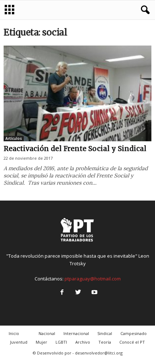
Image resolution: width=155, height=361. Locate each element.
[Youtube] (93, 292)
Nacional (47, 333)
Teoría (104, 342)
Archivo (82, 342)
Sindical (104, 333)
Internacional (76, 333)
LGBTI (61, 342)
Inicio (14, 333)
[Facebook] (62, 292)
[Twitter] (78, 292)
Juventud (18, 342)
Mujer (41, 342)
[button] (144, 10)
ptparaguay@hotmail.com (93, 278)
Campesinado (133, 333)
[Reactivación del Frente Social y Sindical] (77, 93)
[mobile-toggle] (9, 10)
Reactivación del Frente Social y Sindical (75, 148)
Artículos (13, 138)
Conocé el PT (132, 342)
